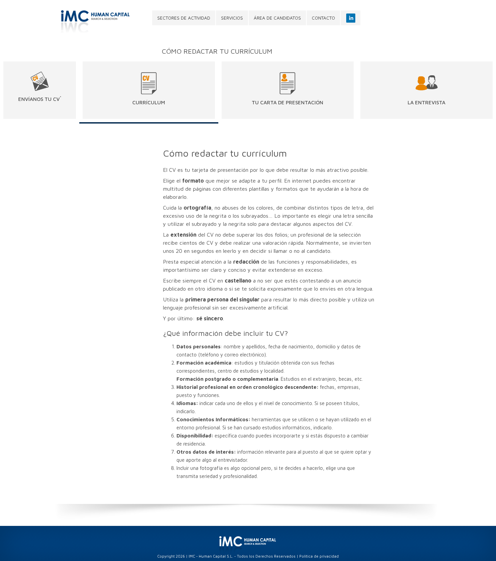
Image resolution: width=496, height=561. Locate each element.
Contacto (323, 18)
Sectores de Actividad (183, 18)
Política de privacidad (319, 556)
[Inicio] (98, 22)
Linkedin (350, 18)
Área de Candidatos (277, 18)
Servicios (232, 18)
